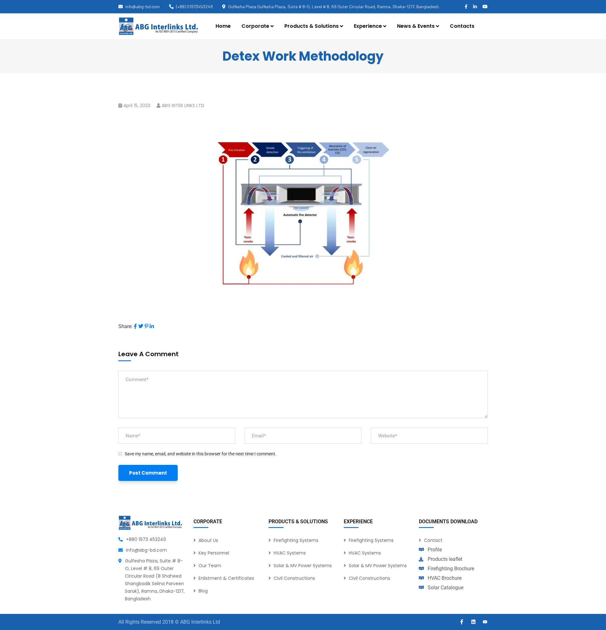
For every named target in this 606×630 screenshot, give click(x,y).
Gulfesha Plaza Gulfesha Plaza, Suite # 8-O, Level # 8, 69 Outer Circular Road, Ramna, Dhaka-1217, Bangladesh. (334, 6)
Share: (125, 326)
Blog (203, 591)
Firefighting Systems (296, 540)
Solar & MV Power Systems (303, 565)
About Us (208, 540)
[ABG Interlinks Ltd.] (158, 26)
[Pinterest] (146, 326)
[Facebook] (135, 326)
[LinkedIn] (152, 326)
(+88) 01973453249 (194, 6)
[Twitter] (140, 326)
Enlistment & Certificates (226, 578)
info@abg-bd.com (142, 6)
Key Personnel (214, 553)
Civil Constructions (294, 578)
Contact (433, 540)
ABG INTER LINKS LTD (183, 105)
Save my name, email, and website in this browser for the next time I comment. (200, 453)
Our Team (210, 565)
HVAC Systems (290, 553)
